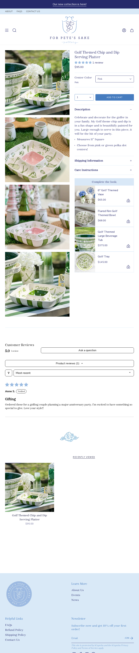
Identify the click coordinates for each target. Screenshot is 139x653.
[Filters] (8, 373)
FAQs (8, 625)
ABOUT (9, 11)
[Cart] (132, 30)
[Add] (128, 200)
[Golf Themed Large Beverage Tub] (85, 239)
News (75, 600)
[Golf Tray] (85, 262)
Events (75, 595)
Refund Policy (14, 630)
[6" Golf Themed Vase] (85, 196)
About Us (77, 590)
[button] (83, 63)
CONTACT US (33, 11)
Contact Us (12, 640)
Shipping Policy (15, 635)
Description (82, 109)
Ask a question (87, 350)
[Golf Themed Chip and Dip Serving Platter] (29, 487)
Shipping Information (89, 160)
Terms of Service (90, 648)
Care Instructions (86, 170)
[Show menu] (6, 30)
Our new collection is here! (69, 4)
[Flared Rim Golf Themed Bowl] (85, 216)
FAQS (19, 11)
